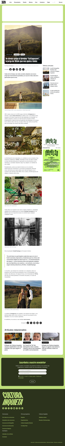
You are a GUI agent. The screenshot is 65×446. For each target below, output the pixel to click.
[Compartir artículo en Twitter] (14, 69)
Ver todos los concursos (8, 417)
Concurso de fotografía (8, 423)
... (53, 2)
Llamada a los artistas (7, 434)
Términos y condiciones (58, 442)
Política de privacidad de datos (40, 442)
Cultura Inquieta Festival (27, 423)
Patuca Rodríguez (10, 65)
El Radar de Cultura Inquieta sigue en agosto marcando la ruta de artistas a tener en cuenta (50, 348)
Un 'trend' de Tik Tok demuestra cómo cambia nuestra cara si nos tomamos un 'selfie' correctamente (32, 348)
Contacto (4, 436)
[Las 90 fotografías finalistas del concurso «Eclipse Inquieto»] (46, 70)
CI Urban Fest (24, 425)
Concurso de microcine (8, 425)
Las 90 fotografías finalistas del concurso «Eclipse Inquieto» (54, 70)
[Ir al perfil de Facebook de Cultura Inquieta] (3, 408)
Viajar (48, 2)
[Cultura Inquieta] (3, 2)
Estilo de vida (9, 54)
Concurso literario (6, 428)
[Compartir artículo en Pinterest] (17, 69)
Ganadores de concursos (8, 420)
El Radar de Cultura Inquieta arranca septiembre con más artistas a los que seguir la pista (13, 348)
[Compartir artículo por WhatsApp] (23, 69)
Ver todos (58, 147)
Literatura (42, 2)
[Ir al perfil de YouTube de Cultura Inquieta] (14, 408)
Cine (36, 2)
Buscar (60, 2)
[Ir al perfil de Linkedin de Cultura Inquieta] (22, 408)
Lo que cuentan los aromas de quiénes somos (54, 92)
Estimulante (8, 342)
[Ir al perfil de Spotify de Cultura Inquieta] (17, 408)
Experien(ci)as (24, 420)
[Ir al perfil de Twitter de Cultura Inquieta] (6, 408)
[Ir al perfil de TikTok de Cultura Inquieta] (11, 408)
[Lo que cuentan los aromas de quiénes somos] (46, 93)
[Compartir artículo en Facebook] (10, 69)
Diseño (24, 2)
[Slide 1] (51, 171)
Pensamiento (17, 2)
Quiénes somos (43, 417)
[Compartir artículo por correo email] (20, 69)
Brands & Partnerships (44, 420)
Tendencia (16, 54)
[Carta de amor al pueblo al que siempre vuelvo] (46, 85)
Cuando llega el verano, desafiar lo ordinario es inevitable (54, 78)
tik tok (22, 54)
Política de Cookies (49, 442)
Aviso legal (33, 442)
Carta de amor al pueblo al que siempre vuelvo (54, 84)
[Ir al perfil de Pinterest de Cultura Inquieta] (20, 408)
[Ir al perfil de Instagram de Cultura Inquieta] (9, 408)
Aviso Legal (32, 376)
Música (30, 2)
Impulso (23, 417)
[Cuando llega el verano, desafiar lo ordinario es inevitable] (46, 78)
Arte (10, 2)
